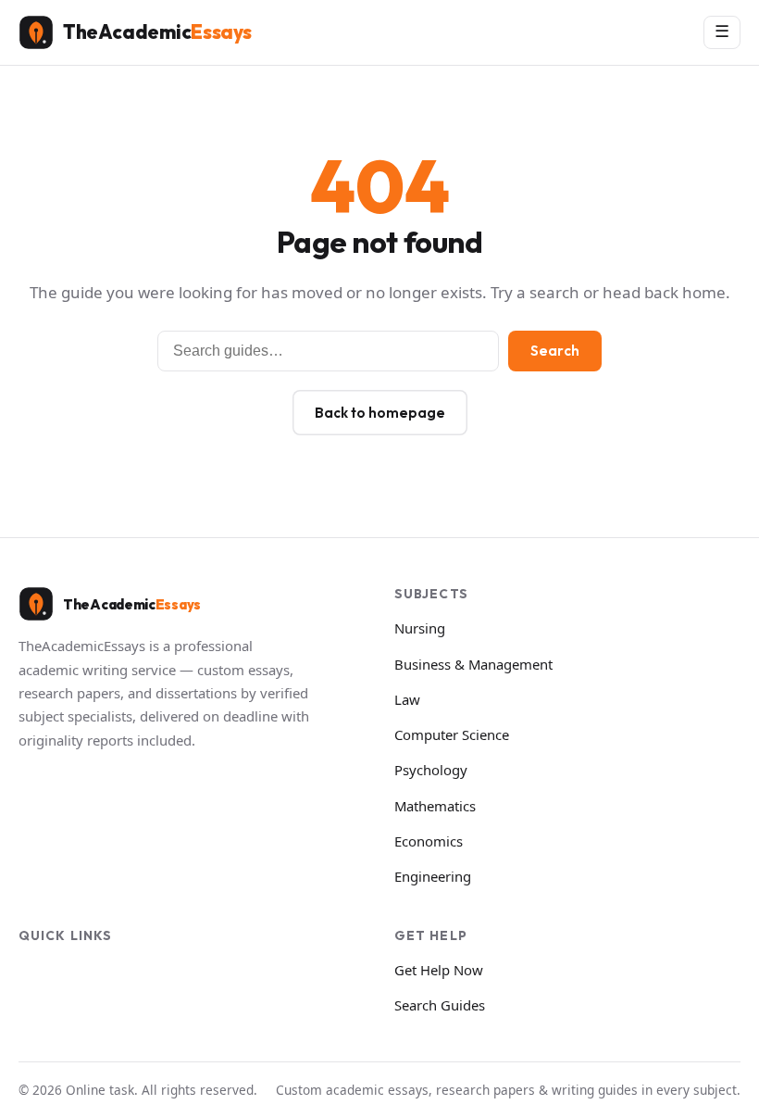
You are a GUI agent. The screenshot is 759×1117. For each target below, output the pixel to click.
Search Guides (439, 1005)
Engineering (432, 876)
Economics (428, 841)
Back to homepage (380, 412)
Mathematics (435, 806)
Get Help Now (438, 969)
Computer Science (451, 734)
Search (554, 350)
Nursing (419, 628)
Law (407, 699)
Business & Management (473, 664)
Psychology (430, 769)
